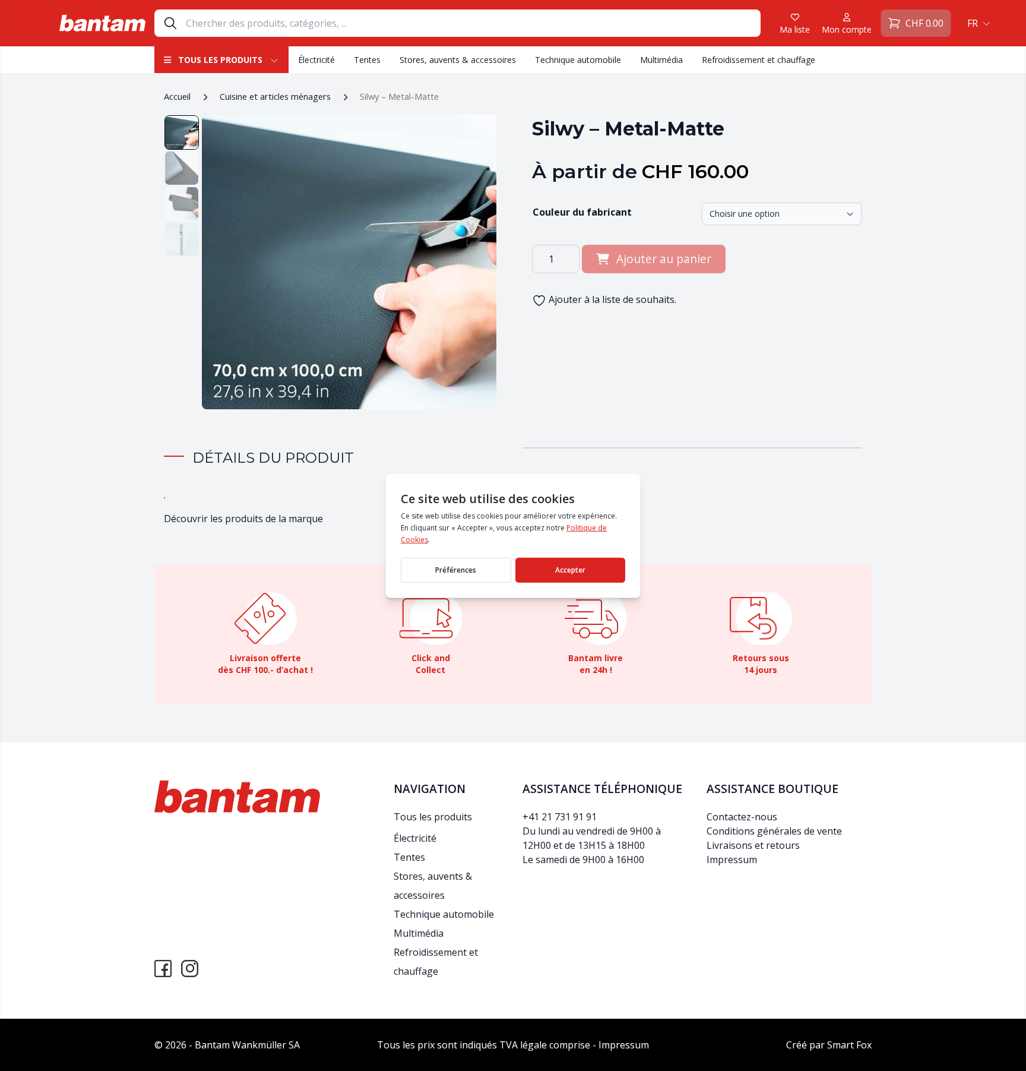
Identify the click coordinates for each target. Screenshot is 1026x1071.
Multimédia (661, 59)
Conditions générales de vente (774, 831)
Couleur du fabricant (582, 212)
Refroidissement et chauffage (758, 59)
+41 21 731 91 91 (559, 816)
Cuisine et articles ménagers (275, 96)
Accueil (177, 96)
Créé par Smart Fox (829, 1044)
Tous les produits (220, 59)
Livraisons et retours (753, 845)
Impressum (732, 859)
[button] (977, 23)
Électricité (316, 59)
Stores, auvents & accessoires (458, 59)
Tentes (367, 59)
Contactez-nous (742, 816)
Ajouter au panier (663, 259)
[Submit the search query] (170, 23)
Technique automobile (578, 59)
